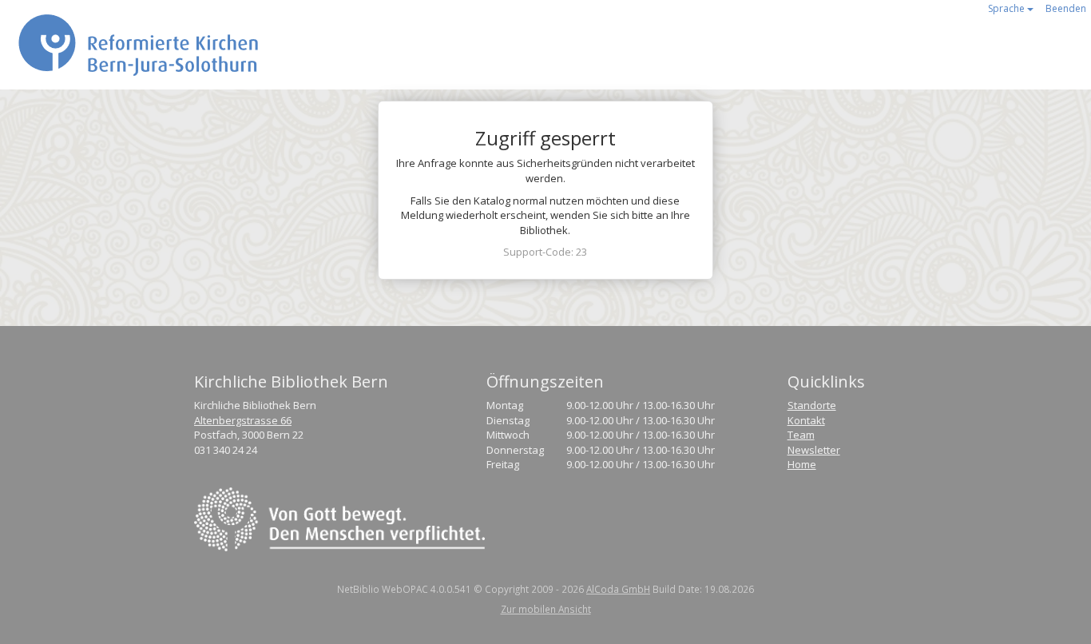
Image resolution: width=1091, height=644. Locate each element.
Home (802, 464)
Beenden (1065, 8)
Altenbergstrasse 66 (243, 420)
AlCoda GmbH (618, 588)
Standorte (812, 405)
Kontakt (806, 420)
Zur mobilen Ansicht (546, 608)
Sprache (1007, 8)
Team (801, 434)
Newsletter (814, 450)
